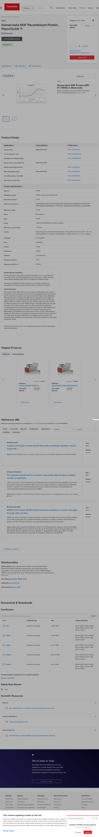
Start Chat (87, 832)
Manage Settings (8, 831)
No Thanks (78, 832)
